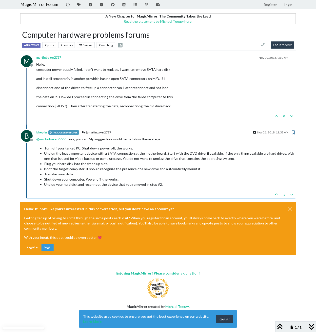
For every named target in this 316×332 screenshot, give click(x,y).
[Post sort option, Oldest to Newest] (263, 44)
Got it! (224, 319)
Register (32, 247)
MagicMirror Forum (39, 4)
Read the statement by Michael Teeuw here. (158, 21)
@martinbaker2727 (98, 132)
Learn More (92, 321)
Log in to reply (282, 45)
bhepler (41, 132)
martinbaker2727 (48, 57)
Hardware (33, 44)
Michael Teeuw (177, 306)
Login (47, 247)
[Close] (290, 209)
